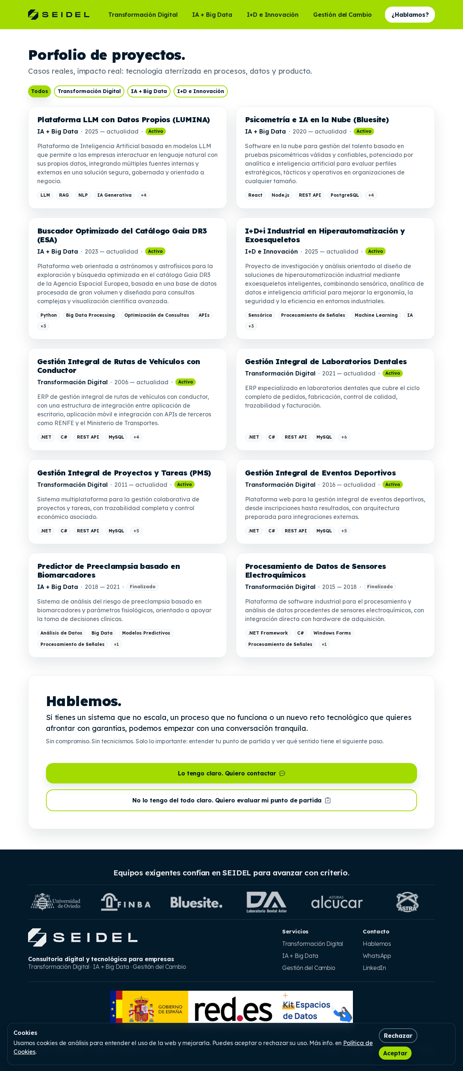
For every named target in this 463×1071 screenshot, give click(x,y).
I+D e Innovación (273, 14)
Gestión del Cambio (342, 14)
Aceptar (395, 1053)
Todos (39, 91)
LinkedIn (374, 967)
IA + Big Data (212, 14)
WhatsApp (377, 955)
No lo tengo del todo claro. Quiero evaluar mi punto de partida (227, 800)
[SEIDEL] (58, 15)
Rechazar (398, 1035)
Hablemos (377, 943)
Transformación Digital (142, 14)
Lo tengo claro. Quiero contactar (228, 773)
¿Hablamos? (410, 14)
